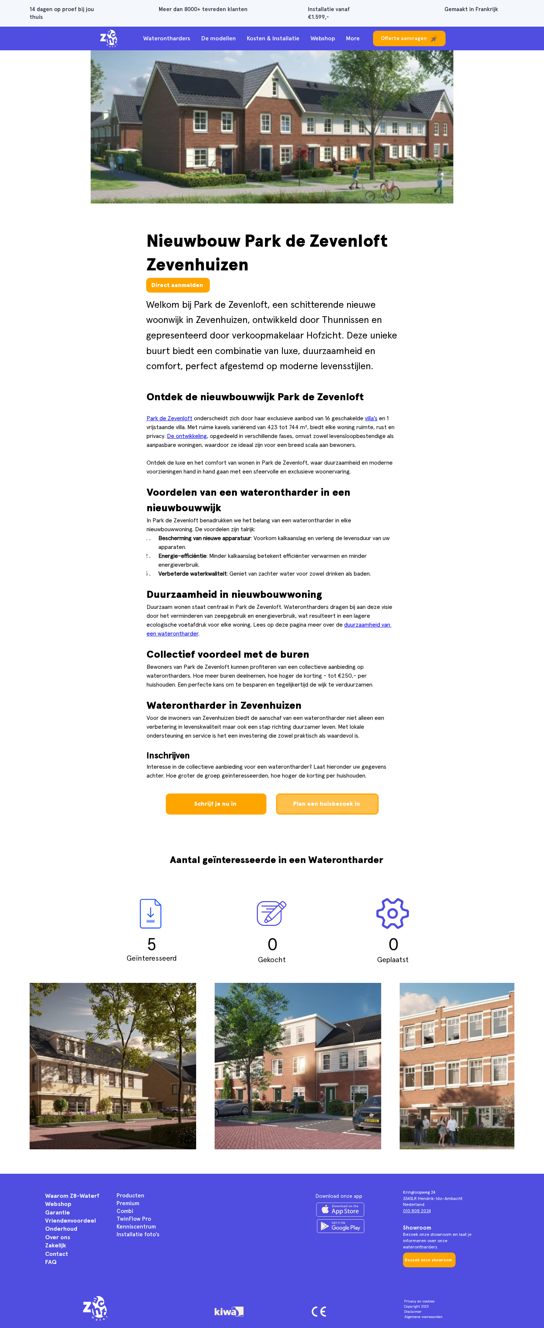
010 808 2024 (417, 1211)
